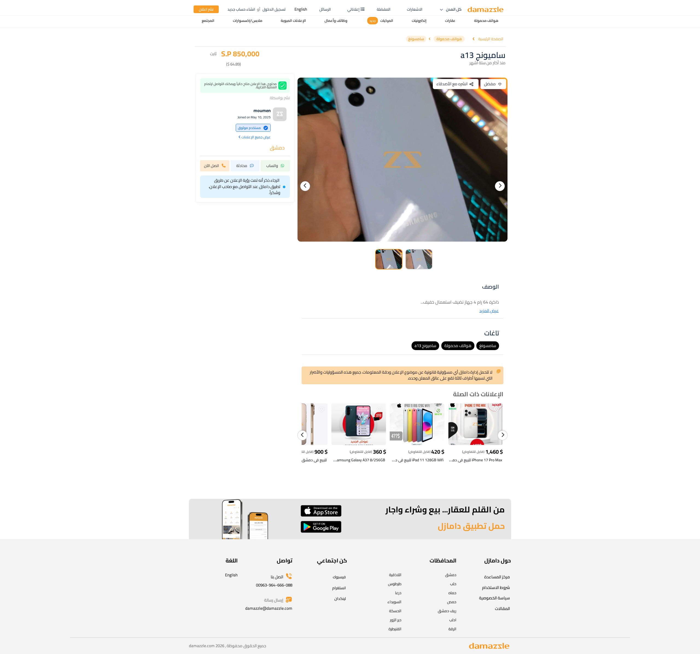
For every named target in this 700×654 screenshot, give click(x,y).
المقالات (502, 608)
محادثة (241, 165)
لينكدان (340, 598)
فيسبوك (339, 576)
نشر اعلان (206, 9)
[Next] (500, 186)
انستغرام (339, 587)
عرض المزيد (489, 310)
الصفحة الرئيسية (490, 39)
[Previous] (305, 186)
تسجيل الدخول (273, 9)
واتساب (272, 165)
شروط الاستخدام (496, 587)
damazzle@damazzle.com (268, 608)
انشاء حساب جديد (241, 9)
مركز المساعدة (497, 577)
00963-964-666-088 (274, 585)
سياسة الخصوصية (494, 598)
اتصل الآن (211, 165)
